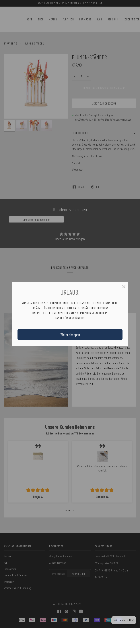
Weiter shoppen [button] (70, 334)
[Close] (124, 286)
